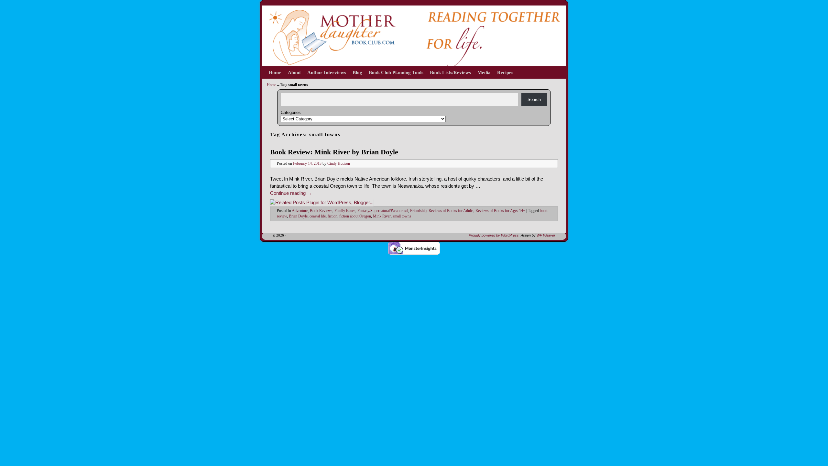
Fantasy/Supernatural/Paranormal (382, 211)
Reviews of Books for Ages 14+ (500, 211)
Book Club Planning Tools (396, 72)
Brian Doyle (298, 216)
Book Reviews (321, 211)
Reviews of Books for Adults (451, 211)
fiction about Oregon (355, 216)
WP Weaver (546, 235)
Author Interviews (326, 72)
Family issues (344, 211)
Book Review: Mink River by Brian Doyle (334, 152)
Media (484, 72)
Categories (291, 112)
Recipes (505, 72)
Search (534, 99)
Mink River (382, 216)
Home (274, 72)
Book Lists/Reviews (450, 72)
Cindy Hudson (338, 163)
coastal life (318, 216)
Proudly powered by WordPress (494, 235)
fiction (332, 216)
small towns (402, 216)
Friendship (418, 211)
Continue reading (291, 193)
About (294, 72)
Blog (357, 72)
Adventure (300, 211)
